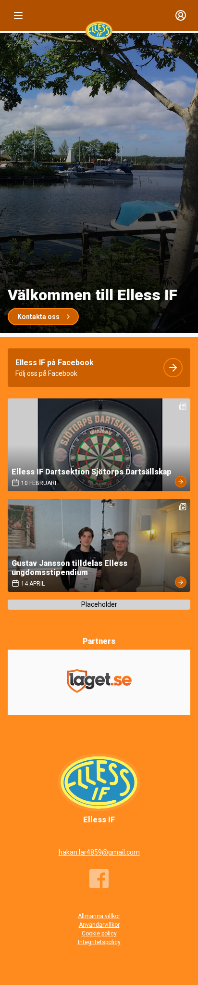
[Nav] (18, 15)
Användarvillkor (99, 924)
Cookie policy (99, 933)
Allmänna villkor (99, 916)
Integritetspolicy (99, 942)
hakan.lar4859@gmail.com (99, 852)
